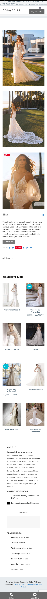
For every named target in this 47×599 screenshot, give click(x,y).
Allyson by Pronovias (11, 390)
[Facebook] (9, 247)
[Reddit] (31, 247)
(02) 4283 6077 (8, 4)
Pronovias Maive (35, 389)
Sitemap (18, 584)
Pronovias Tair (11, 429)
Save (19, 247)
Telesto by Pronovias (35, 311)
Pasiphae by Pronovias (35, 430)
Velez (35, 350)
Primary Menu (40, 8)
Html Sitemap (27, 584)
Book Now (9, 241)
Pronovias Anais (11, 350)
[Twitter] (13, 247)
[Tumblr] (24, 247)
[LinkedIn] (27, 247)
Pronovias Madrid (12, 310)
